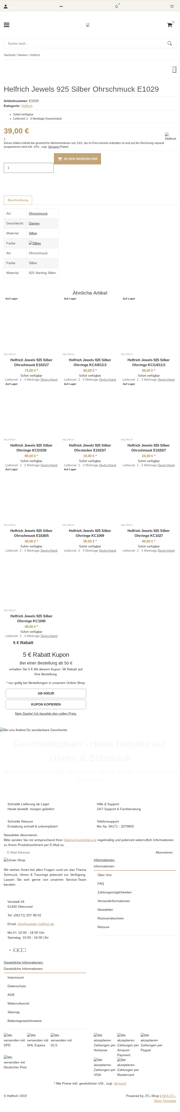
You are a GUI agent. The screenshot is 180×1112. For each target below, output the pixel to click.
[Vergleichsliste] (116, 6)
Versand (53, 146)
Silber (33, 233)
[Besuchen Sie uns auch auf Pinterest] (19, 950)
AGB (11, 995)
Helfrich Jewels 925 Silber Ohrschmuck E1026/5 (31, 533)
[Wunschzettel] (172, 6)
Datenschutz (17, 986)
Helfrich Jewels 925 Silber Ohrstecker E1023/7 (90, 447)
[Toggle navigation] (6, 25)
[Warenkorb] (169, 25)
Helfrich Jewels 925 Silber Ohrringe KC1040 (31, 618)
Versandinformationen (114, 901)
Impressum (16, 977)
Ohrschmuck (38, 213)
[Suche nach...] (172, 43)
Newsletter (105, 909)
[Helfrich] (170, 137)
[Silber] (35, 243)
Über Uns (105, 875)
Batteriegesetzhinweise (25, 1021)
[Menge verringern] (7, 158)
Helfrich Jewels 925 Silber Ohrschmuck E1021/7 (31, 362)
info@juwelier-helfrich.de (36, 924)
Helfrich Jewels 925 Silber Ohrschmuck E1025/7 (149, 447)
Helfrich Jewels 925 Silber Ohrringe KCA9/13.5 (90, 362)
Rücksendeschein (111, 918)
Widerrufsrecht (18, 1003)
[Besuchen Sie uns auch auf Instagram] (24, 950)
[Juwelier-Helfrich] (88, 25)
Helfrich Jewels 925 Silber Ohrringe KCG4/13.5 (149, 362)
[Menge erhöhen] (7, 178)
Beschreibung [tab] (18, 200)
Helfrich (27, 106)
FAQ (101, 883)
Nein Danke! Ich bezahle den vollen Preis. (46, 713)
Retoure (103, 927)
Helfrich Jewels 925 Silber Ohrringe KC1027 (149, 533)
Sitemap (14, 1012)
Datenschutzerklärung (80, 840)
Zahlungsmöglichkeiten (115, 892)
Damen (34, 223)
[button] (61, 6)
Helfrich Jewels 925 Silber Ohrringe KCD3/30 (31, 447)
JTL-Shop (152, 1096)
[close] (174, 69)
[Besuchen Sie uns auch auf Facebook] (15, 950)
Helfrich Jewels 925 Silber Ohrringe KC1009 (90, 533)
